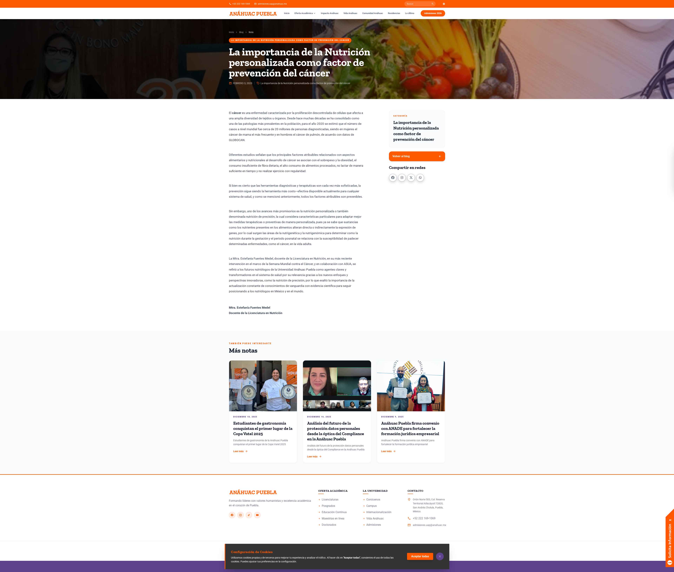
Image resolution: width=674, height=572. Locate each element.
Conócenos (381, 500)
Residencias (394, 13)
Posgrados (337, 506)
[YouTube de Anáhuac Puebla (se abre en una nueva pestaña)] (257, 515)
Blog (241, 32)
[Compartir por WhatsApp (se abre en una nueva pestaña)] (420, 177)
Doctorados (337, 525)
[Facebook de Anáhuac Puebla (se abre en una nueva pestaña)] (232, 515)
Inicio (286, 13)
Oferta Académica (305, 13)
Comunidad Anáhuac (372, 13)
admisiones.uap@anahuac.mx (270, 3)
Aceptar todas (420, 556)
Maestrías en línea (337, 519)
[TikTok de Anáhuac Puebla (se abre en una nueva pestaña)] (249, 515)
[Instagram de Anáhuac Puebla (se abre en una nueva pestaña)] (240, 515)
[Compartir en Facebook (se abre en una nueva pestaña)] (393, 177)
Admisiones (381, 525)
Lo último (409, 13)
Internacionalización (377, 512)
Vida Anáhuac (350, 13)
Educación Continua (337, 512)
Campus (381, 506)
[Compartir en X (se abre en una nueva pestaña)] (411, 177)
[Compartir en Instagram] (402, 177)
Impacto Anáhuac (331, 13)
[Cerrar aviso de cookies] (440, 556)
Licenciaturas (337, 500)
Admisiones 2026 (434, 14)
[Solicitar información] (670, 521)
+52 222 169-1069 (239, 3)
